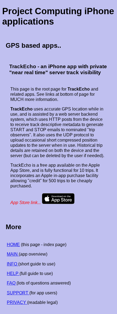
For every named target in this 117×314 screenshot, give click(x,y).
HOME (13, 244)
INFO (12, 263)
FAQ (12, 282)
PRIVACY (17, 302)
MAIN (13, 254)
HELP (13, 273)
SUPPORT (18, 292)
